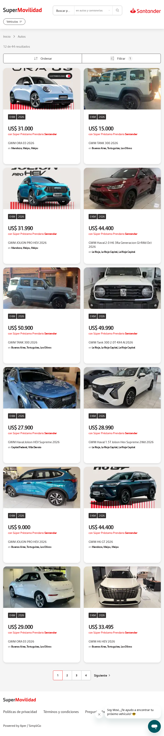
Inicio (7, 36)
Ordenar (46, 58)
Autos (22, 36)
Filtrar (124, 58)
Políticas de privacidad (20, 711)
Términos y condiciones (61, 711)
